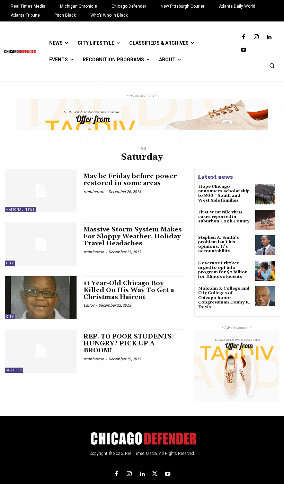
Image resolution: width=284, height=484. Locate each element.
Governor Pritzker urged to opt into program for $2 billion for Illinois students (223, 270)
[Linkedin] (269, 37)
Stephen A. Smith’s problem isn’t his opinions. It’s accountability (218, 244)
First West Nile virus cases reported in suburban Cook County (224, 217)
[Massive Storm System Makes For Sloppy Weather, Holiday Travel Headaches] (41, 243)
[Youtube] (243, 50)
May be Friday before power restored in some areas (130, 179)
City (10, 263)
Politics (14, 370)
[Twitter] (155, 474)
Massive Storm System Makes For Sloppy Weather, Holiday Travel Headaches (132, 236)
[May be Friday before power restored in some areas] (41, 190)
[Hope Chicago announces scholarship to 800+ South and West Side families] (265, 194)
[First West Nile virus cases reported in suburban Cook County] (265, 220)
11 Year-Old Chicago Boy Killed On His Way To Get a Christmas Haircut (128, 290)
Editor (88, 305)
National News (20, 209)
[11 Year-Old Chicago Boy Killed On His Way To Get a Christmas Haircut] (41, 297)
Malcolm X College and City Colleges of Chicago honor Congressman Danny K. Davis (224, 297)
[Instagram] (256, 37)
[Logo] (142, 438)
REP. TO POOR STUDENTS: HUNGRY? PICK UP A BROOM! (128, 343)
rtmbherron (93, 191)
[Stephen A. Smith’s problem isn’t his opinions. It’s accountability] (265, 245)
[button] (272, 65)
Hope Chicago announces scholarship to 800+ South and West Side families (224, 193)
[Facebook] (243, 37)
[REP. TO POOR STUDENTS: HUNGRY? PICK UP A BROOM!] (41, 350)
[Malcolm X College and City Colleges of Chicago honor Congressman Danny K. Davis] (265, 296)
